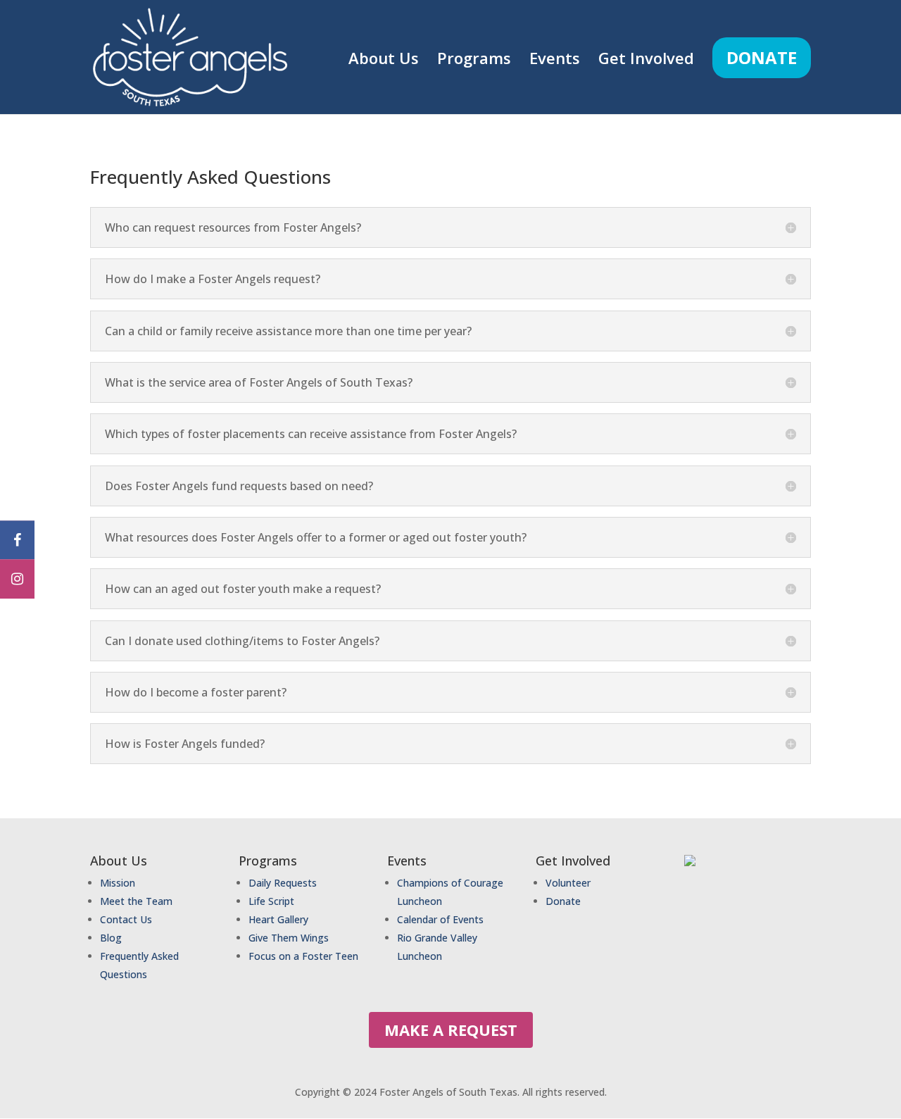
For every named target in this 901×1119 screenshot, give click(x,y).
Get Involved (646, 60)
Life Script (271, 901)
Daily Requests (282, 882)
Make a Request (450, 1029)
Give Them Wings (290, 937)
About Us (383, 60)
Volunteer (568, 882)
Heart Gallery (278, 919)
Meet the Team (136, 901)
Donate (761, 57)
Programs (474, 60)
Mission (117, 882)
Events (554, 60)
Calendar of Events (440, 919)
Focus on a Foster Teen (303, 956)
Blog (111, 937)
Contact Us (126, 919)
